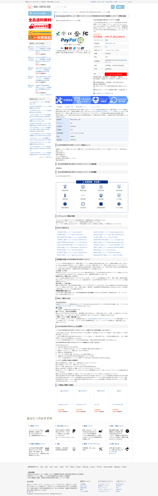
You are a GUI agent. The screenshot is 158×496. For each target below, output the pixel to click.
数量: (94, 74)
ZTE (67, 467)
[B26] (119, 396)
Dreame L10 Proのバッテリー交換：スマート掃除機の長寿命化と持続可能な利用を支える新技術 (55, 474)
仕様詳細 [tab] (59, 107)
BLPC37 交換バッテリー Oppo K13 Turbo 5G (70, 255)
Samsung (85, 467)
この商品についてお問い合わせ (104, 93)
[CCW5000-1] (64, 396)
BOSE (118, 491)
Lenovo (93, 467)
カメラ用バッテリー (104, 484)
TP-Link (99, 467)
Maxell (72, 467)
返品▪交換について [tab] (81, 107)
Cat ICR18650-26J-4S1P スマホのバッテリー (101, 318)
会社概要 (93, 2)
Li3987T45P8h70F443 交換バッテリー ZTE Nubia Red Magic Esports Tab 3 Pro (74, 242)
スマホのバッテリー (67, 12)
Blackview (117, 467)
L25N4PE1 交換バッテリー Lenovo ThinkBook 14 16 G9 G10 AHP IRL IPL (110, 245)
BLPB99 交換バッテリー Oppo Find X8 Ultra (70, 234)
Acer (46, 467)
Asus (56, 467)
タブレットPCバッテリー (105, 489)
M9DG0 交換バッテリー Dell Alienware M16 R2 (107, 252)
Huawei (78, 467)
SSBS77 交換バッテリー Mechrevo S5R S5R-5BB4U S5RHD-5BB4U (110, 247)
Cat (76, 12)
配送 (116, 2)
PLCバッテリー (102, 487)
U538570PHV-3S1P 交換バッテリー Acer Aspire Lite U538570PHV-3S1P (110, 239)
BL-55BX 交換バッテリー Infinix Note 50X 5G (70, 250)
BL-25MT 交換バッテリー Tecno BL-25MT (105, 237)
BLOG (130, 2)
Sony (51, 467)
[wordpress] (27, 492)
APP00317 (59, 168)
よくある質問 (84, 491)
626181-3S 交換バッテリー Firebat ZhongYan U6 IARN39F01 (110, 232)
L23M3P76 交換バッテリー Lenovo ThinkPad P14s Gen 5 (73, 252)
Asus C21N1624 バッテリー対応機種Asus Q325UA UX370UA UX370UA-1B (40, 148)
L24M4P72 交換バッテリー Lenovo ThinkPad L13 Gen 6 (73, 239)
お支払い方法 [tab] (69, 107)
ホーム (58, 12)
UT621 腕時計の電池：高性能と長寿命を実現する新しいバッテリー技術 (48, 478)
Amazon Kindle (108, 467)
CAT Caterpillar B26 (118, 404)
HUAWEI (118, 486)
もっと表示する (47, 94)
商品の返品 (109, 2)
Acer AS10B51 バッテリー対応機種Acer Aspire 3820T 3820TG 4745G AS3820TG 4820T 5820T (40, 129)
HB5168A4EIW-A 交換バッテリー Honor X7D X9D (107, 255)
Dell (42, 467)
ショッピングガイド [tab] (95, 107)
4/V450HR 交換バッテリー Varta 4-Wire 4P (69, 232)
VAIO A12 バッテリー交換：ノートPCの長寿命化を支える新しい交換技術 (49, 476)
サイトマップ (122, 2)
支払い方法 (101, 2)
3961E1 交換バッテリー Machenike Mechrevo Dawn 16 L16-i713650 (110, 242)
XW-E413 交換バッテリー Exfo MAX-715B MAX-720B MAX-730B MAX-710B (110, 234)
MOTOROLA (119, 484)
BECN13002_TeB (110, 43)
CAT (117, 487)
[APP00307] (101, 396)
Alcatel (124, 467)
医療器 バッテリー (103, 486)
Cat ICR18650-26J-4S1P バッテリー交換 (104, 111)
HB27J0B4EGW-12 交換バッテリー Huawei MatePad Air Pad (74, 237)
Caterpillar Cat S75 (63, 404)
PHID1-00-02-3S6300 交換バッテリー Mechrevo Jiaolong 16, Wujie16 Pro (74, 245)
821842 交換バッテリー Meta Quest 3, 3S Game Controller (74, 247)
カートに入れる (116, 74)
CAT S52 (96, 404)
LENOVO (118, 489)
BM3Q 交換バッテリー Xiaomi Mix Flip (104, 250)
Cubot (62, 467)
